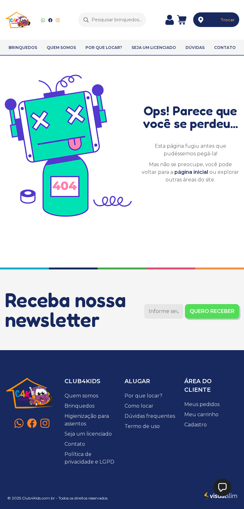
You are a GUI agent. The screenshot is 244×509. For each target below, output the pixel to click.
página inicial (191, 172)
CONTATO (225, 47)
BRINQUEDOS (23, 47)
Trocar (227, 19)
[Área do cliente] (169, 20)
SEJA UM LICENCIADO (154, 47)
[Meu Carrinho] (181, 20)
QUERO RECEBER (212, 311)
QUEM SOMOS (61, 47)
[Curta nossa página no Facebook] (50, 20)
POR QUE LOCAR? (103, 47)
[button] (222, 487)
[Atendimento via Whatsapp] (43, 20)
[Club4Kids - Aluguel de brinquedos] (18, 19)
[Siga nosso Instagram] (58, 20)
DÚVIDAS (195, 47)
